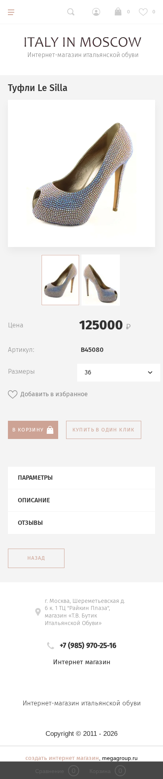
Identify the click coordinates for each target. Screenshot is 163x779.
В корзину (28, 430)
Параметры (35, 477)
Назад (36, 558)
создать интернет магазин (62, 758)
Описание (34, 500)
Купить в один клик (103, 430)
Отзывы (30, 522)
